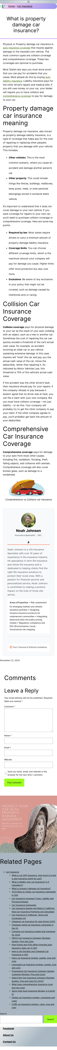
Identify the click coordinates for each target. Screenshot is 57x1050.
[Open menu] (28, 2)
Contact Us (9, 1041)
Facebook (8, 1028)
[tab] (28, 542)
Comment (9, 706)
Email (7, 747)
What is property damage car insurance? (31, 888)
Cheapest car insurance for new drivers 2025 (33, 921)
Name (8, 735)
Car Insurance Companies (24, 905)
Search (3, 1013)
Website (8, 759)
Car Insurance (24, 6)
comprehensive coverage (17, 96)
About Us (8, 1035)
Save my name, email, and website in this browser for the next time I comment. (27, 773)
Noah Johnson (28, 531)
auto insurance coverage (16, 47)
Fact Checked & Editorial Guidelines (30, 647)
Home (11, 6)
